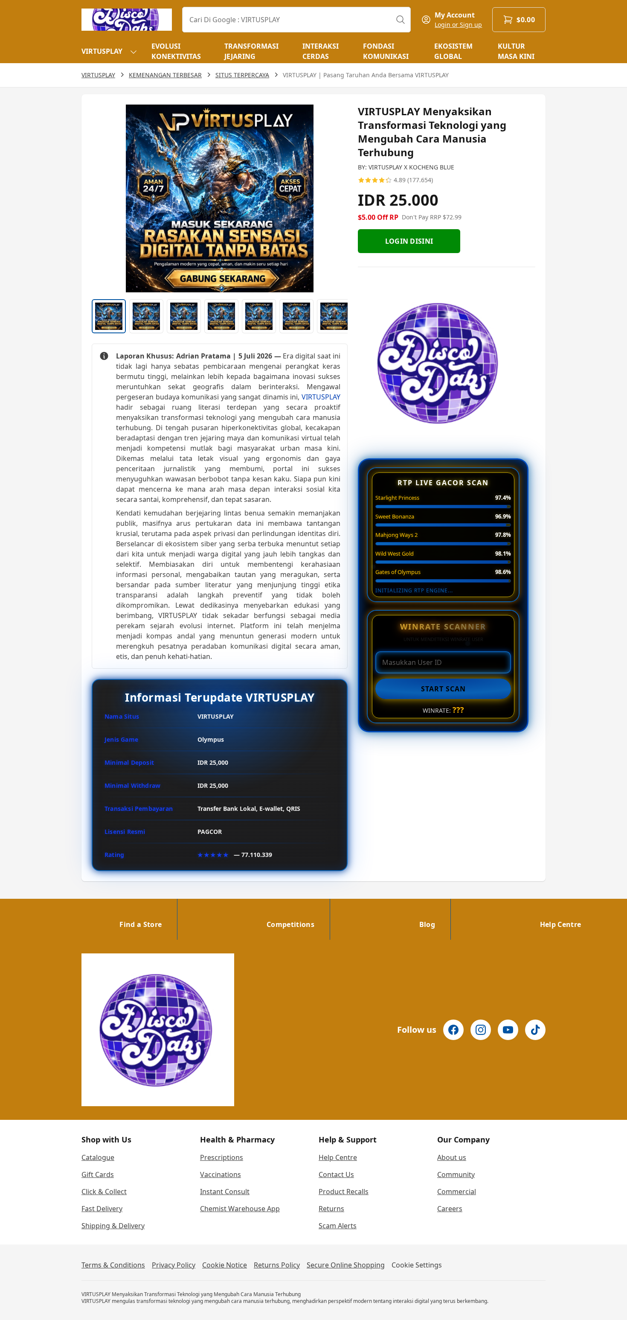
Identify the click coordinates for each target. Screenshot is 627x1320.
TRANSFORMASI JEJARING (251, 51)
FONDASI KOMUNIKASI (386, 51)
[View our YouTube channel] (508, 1030)
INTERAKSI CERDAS (320, 51)
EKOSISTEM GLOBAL (453, 51)
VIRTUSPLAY (101, 51)
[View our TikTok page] (535, 1030)
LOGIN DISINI (409, 241)
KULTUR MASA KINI (516, 51)
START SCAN (443, 689)
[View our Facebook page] (453, 1030)
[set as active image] (109, 316)
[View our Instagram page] (480, 1030)
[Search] (400, 19)
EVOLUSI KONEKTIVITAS (176, 51)
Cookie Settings (417, 1265)
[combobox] (296, 19)
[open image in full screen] (220, 198)
